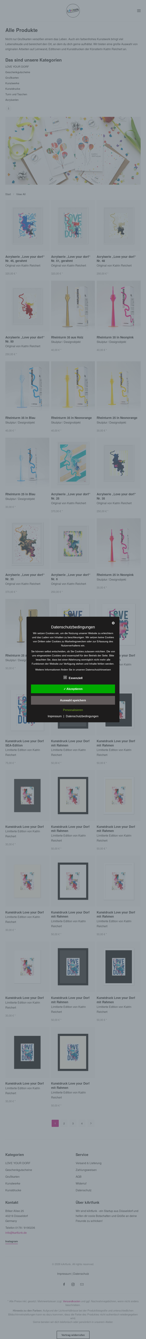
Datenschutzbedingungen (82, 716)
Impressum (55, 716)
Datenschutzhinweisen (98, 669)
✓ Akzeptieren (73, 688)
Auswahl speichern (73, 700)
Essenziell (75, 677)
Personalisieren (73, 710)
